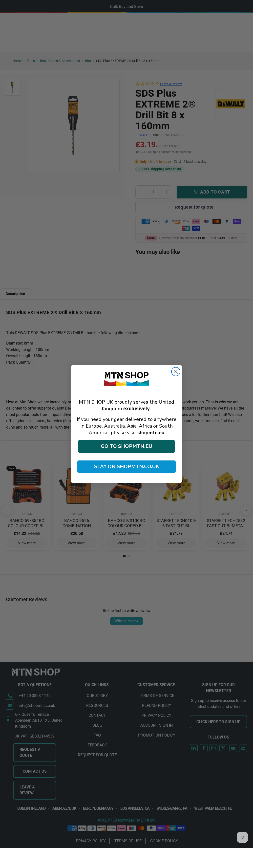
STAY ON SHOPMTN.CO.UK (126, 466)
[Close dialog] (175, 371)
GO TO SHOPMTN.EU (126, 446)
